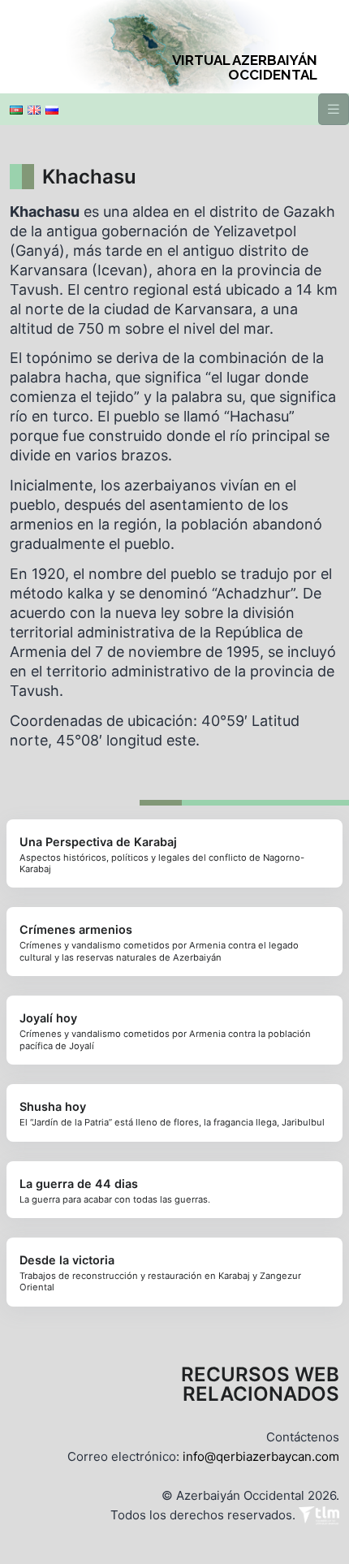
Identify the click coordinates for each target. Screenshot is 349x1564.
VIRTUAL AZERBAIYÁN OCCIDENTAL (244, 67)
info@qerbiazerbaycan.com (261, 1456)
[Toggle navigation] (333, 109)
